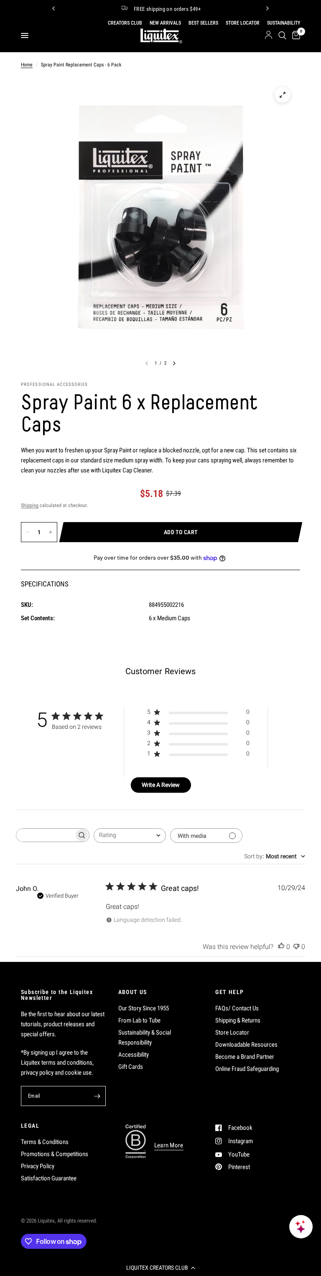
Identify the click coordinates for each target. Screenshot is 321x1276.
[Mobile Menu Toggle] (25, 35)
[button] (160, 1267)
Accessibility (133, 1054)
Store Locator (232, 1032)
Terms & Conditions (45, 1142)
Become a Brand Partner (244, 1056)
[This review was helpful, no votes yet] (281, 946)
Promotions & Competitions (54, 1154)
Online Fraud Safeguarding (247, 1069)
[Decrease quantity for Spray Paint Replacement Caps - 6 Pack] (27, 532)
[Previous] (53, 8)
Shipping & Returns (237, 1020)
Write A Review (161, 784)
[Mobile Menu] (28, 35)
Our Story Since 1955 (143, 1008)
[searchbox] (45, 835)
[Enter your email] (97, 1096)
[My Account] (268, 35)
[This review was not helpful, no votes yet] (296, 946)
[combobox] (130, 835)
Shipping (29, 505)
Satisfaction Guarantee (48, 1178)
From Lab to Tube (139, 1020)
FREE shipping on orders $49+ (167, 9)
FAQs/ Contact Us (237, 1008)
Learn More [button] (168, 1145)
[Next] (267, 8)
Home (27, 65)
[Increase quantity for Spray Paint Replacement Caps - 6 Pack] (50, 532)
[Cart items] (294, 35)
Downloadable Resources (246, 1044)
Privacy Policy (37, 1166)
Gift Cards (130, 1067)
